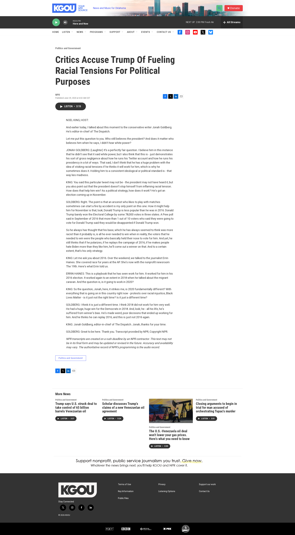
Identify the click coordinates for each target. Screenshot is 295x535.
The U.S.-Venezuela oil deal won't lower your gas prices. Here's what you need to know (169, 435)
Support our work (207, 484)
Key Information (126, 491)
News (80, 32)
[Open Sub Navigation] (72, 32)
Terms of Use (124, 484)
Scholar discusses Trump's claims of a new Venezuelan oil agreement (123, 407)
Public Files (123, 498)
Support (115, 32)
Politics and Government (68, 48)
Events (145, 32)
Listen (66, 32)
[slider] (70, 22)
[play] (56, 22)
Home (55, 32)
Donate (235, 8)
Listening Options (166, 491)
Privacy (161, 484)
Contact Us (164, 32)
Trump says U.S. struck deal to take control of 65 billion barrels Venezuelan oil (76, 407)
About (131, 32)
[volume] (65, 22)
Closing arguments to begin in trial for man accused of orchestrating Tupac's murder (216, 407)
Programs (96, 32)
